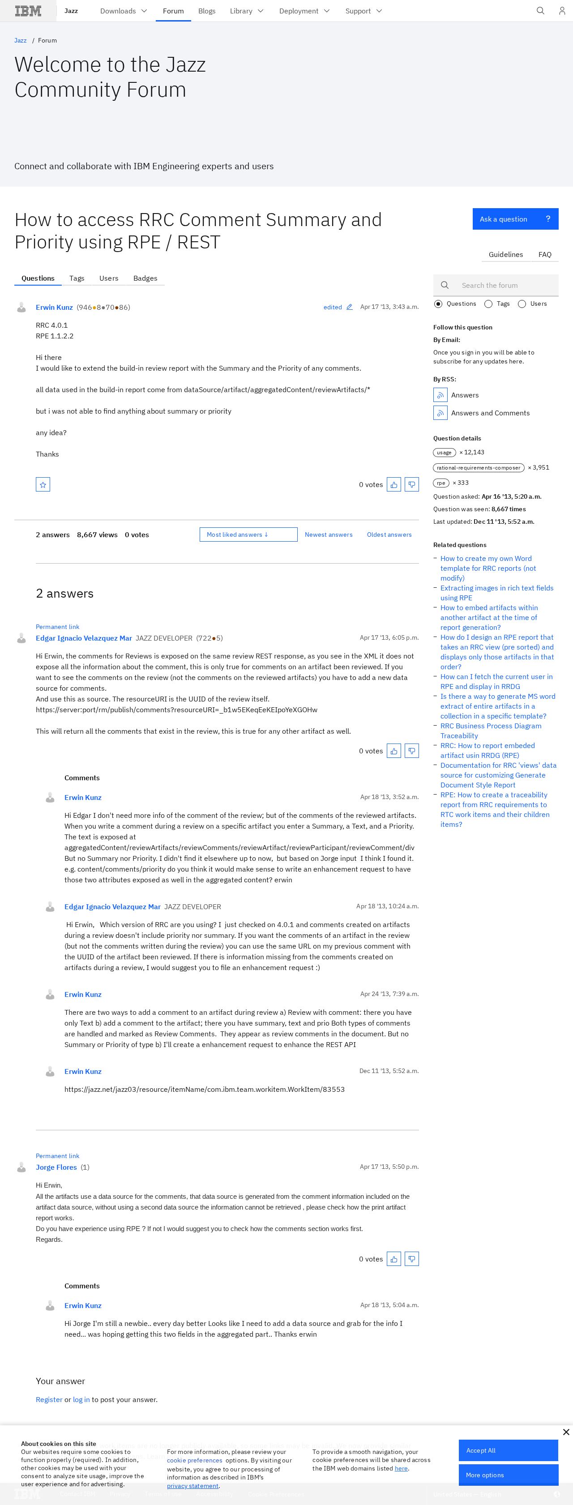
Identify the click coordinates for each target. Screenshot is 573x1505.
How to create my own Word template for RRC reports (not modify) (488, 568)
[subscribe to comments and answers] (440, 413)
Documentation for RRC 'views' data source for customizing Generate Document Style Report (498, 775)
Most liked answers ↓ (238, 534)
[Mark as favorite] (43, 484)
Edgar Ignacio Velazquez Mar (84, 637)
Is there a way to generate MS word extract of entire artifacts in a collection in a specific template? (498, 706)
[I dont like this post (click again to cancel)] (412, 484)
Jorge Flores (56, 1167)
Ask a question (503, 218)
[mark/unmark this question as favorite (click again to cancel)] (43, 484)
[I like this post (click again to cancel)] (394, 484)
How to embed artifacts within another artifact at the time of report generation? (489, 617)
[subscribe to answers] (440, 395)
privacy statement (193, 1486)
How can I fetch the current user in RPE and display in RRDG (496, 681)
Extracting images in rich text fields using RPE (497, 592)
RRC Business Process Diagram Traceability (491, 730)
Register (49, 1399)
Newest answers (329, 534)
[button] (566, 1432)
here (401, 1468)
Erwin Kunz (54, 307)
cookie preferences (195, 1460)
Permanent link (57, 627)
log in (81, 1399)
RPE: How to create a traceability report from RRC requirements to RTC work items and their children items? (495, 809)
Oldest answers (389, 534)
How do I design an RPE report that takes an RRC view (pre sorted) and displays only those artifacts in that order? (497, 652)
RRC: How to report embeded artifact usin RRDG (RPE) (487, 750)
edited (333, 307)
